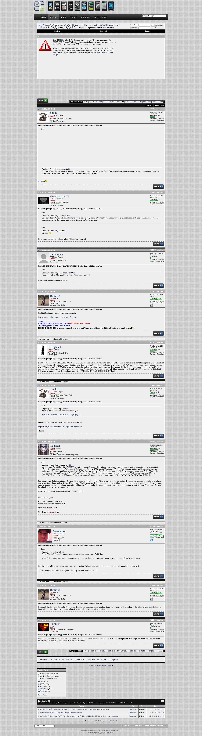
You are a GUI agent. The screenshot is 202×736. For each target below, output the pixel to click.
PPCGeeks (45, 25)
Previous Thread (96, 665)
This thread (132, 709)
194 (92, 102)
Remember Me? (158, 25)
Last (161, 102)
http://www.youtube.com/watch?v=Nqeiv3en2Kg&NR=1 (60, 427)
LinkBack (149, 105)
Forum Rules (42, 695)
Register (57, 31)
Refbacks (41, 691)
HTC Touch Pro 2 (90, 25)
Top (166, 726)
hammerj (55, 623)
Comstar (55, 445)
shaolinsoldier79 (59, 196)
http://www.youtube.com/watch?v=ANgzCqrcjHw (57, 317)
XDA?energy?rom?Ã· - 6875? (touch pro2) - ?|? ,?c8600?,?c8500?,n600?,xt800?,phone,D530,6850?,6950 (73, 709)
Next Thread (107, 665)
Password (133, 28)
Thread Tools (159, 105)
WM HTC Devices (74, 25)
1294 (144, 102)
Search (147, 31)
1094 (100, 102)
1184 (109, 102)
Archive (146, 726)
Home (43, 17)
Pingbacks (41, 690)
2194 (153, 102)
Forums (53, 17)
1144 (104, 102)
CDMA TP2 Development (109, 25)
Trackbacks (42, 688)
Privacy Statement (156, 726)
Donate (73, 17)
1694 (149, 102)
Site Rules (85, 17)
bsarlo (53, 112)
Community (104, 31)
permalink (159, 109)
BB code (41, 681)
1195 (126, 102)
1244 (140, 102)
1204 (135, 102)
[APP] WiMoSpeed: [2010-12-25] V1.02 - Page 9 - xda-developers (60, 712)
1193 (118, 102)
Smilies (40, 683)
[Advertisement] (140, 58)
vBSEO (108, 732)
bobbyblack (55, 347)
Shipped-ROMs (100, 17)
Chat (63, 17)
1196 (131, 102)
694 (96, 102)
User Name (134, 25)
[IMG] (40, 685)
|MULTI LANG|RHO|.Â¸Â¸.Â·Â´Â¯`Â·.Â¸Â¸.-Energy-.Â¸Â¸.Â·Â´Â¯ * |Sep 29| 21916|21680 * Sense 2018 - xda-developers (78, 716)
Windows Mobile (58, 25)
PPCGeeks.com (136, 726)
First (86, 102)
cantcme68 (56, 254)
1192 (113, 102)
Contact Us (125, 726)
